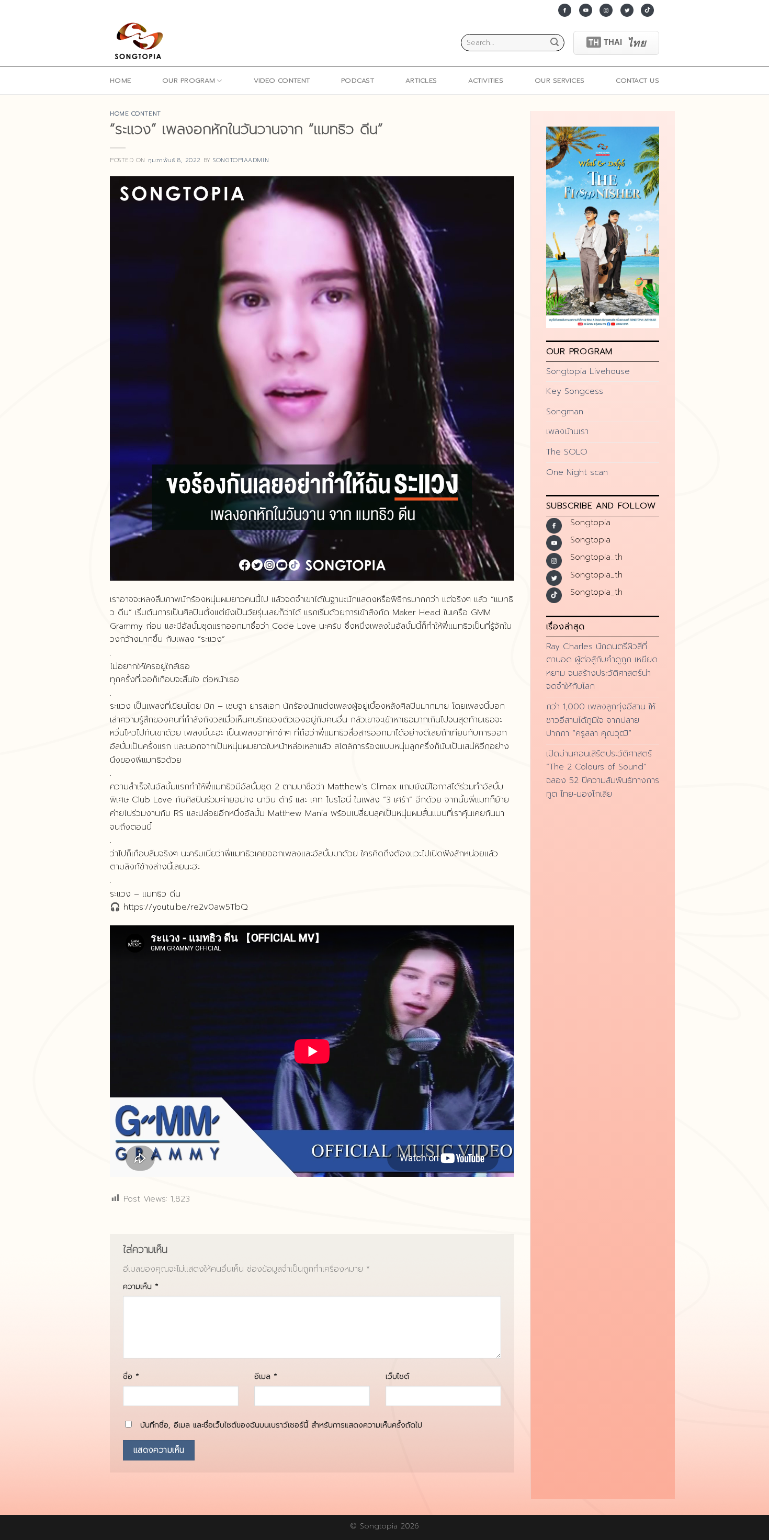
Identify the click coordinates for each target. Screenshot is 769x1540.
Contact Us (637, 80)
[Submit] (554, 43)
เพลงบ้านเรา (567, 431)
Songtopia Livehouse (588, 371)
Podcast (357, 80)
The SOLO (566, 452)
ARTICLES (421, 80)
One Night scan (577, 472)
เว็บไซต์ (397, 1376)
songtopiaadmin (241, 160)
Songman (564, 411)
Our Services (559, 80)
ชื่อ (131, 1376)
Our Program (188, 80)
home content (135, 113)
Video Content (282, 80)
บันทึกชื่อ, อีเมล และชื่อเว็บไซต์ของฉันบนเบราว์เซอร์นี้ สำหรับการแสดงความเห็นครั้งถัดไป (281, 1425)
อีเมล (265, 1376)
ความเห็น (141, 1286)
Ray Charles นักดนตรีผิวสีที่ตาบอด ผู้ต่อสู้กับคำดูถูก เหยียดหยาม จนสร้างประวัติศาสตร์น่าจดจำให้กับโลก (602, 666)
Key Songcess (574, 391)
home (120, 80)
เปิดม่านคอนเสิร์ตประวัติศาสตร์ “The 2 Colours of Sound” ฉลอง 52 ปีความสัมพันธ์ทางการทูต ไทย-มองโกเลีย (602, 774)
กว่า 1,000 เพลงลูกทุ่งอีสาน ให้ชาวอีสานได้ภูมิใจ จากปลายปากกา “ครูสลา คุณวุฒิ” (600, 720)
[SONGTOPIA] (141, 42)
